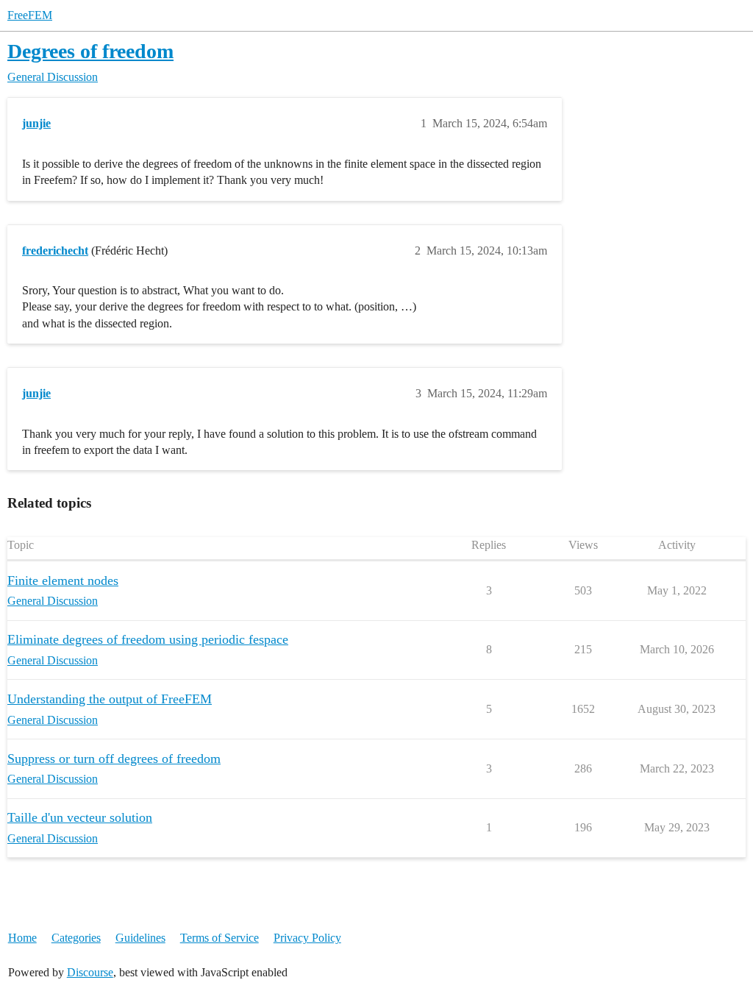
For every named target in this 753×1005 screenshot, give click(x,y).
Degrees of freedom (90, 51)
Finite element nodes (62, 580)
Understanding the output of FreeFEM (109, 699)
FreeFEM (29, 15)
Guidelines (140, 937)
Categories (76, 937)
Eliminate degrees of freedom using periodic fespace (147, 639)
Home (22, 937)
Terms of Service (219, 937)
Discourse (90, 972)
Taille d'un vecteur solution (79, 817)
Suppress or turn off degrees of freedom (114, 758)
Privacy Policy (307, 937)
